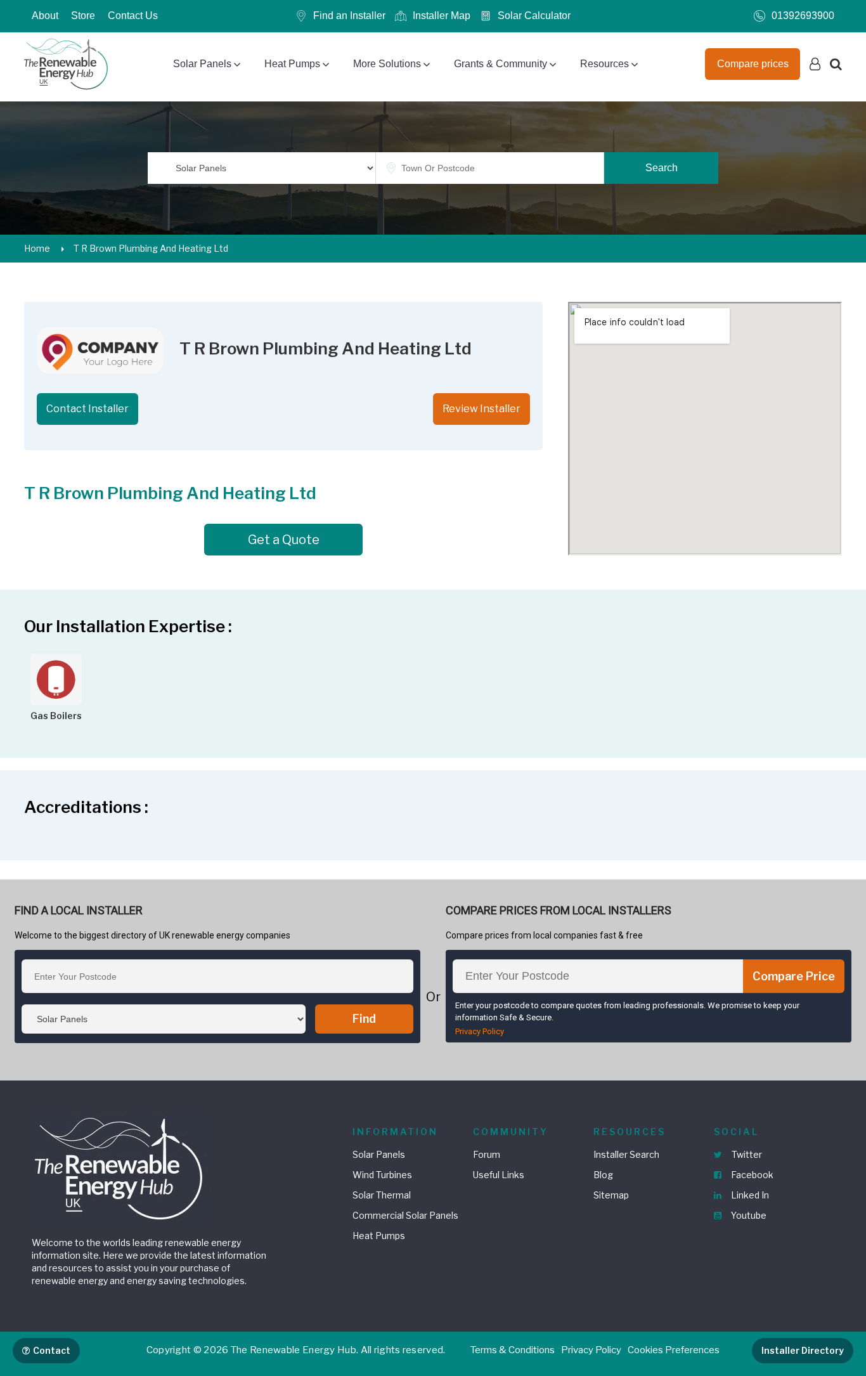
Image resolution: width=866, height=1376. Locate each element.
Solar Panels (202, 63)
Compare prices (753, 63)
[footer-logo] (120, 1167)
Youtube (747, 1215)
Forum (486, 1154)
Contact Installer (87, 409)
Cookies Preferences (674, 1350)
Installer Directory (802, 1350)
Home (37, 248)
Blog (603, 1174)
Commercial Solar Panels (405, 1215)
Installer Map (441, 15)
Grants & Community (500, 63)
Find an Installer (349, 15)
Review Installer (481, 409)
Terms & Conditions (512, 1350)
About (45, 15)
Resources (604, 63)
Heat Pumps (292, 63)
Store (83, 15)
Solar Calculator (534, 15)
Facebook (751, 1174)
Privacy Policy (479, 1031)
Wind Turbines (382, 1174)
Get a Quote (284, 539)
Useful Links (498, 1174)
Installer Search (626, 1154)
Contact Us (133, 15)
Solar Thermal (381, 1195)
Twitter (746, 1154)
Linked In (749, 1195)
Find (364, 1018)
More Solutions (387, 63)
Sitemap (611, 1195)
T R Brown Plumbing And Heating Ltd (151, 248)
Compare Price (794, 976)
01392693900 (803, 15)
